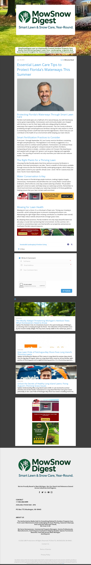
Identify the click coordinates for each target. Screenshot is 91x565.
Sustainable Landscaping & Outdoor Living (33, 244)
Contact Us (45, 544)
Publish (67, 291)
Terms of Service (45, 549)
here (63, 563)
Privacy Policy (45, 555)
